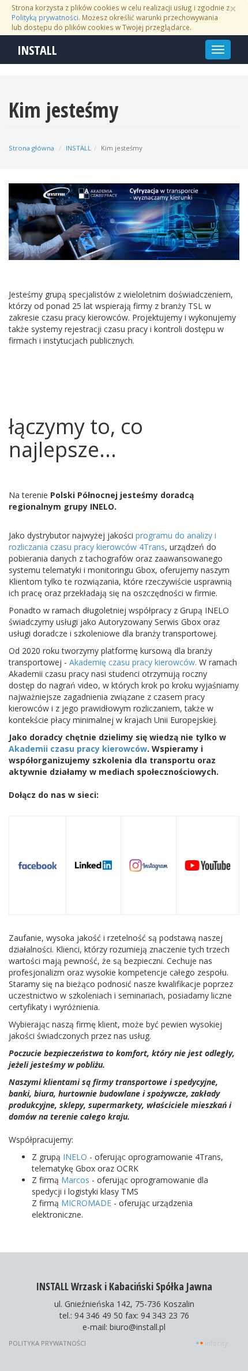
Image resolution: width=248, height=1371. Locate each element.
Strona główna (31, 148)
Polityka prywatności (47, 1343)
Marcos (75, 1179)
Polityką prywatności (45, 17)
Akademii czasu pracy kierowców (78, 748)
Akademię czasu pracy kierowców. (133, 662)
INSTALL (37, 49)
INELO (75, 1156)
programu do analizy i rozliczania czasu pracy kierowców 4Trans (112, 541)
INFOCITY (216, 1343)
